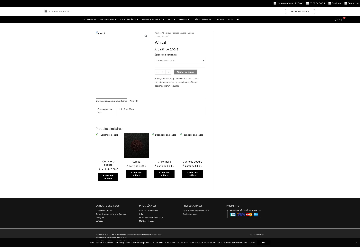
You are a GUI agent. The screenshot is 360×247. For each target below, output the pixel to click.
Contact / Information (148, 210)
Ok (263, 242)
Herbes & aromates (152, 19)
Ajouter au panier (185, 72)
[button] (145, 35)
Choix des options (108, 177)
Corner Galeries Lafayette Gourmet (111, 214)
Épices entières (128, 19)
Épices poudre (107, 19)
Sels (170, 19)
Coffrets (219, 19)
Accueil (158, 33)
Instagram (100, 217)
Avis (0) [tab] (134, 101)
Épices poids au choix (166, 54)
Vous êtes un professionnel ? (196, 210)
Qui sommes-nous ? (104, 210)
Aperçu (108, 156)
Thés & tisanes (200, 19)
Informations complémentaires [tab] (111, 101)
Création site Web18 (256, 235)
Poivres (183, 19)
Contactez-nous (190, 214)
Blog (230, 19)
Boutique (167, 33)
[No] (356, 242)
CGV (141, 214)
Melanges (88, 19)
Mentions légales (146, 221)
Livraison (99, 221)
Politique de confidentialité (151, 217)
